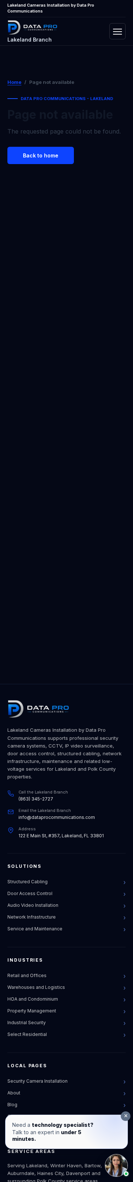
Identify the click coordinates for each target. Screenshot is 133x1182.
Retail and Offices (27, 975)
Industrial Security (26, 1022)
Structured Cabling (27, 881)
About (13, 1093)
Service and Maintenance (34, 928)
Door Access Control (29, 893)
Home (14, 82)
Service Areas (31, 1151)
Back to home (40, 155)
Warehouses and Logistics (36, 987)
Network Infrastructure (31, 917)
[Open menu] (117, 31)
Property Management (31, 1011)
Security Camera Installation (37, 1081)
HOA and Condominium (32, 999)
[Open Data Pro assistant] (116, 1165)
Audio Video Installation (32, 905)
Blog (12, 1104)
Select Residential (27, 1034)
